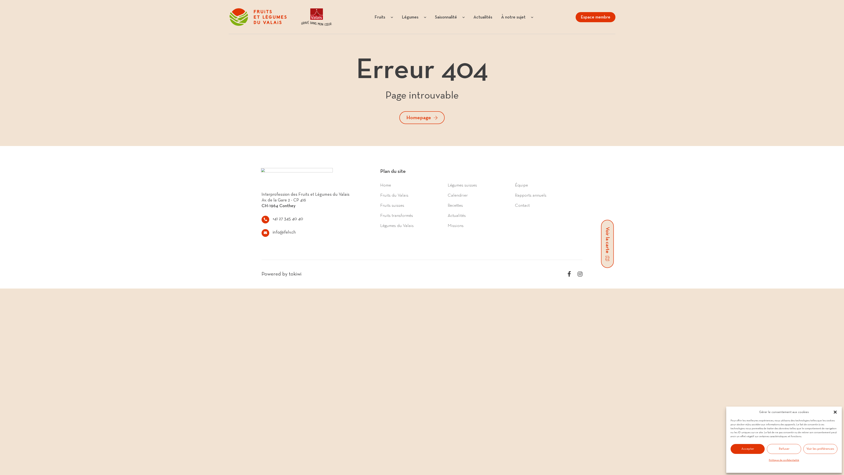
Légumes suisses (462, 185)
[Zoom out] (838, 309)
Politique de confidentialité (784, 460)
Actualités (457, 215)
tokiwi (295, 274)
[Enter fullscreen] (838, 294)
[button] (835, 412)
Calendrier (458, 195)
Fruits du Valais (394, 195)
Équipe (521, 185)
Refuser (784, 448)
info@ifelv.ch (284, 232)
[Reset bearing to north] (838, 315)
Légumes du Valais (397, 225)
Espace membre (595, 17)
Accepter (747, 448)
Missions (456, 225)
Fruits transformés (396, 215)
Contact (522, 205)
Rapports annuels (530, 195)
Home (385, 185)
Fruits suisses (392, 205)
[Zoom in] (838, 302)
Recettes (455, 205)
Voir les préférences (820, 448)
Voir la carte (607, 240)
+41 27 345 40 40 (288, 219)
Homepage (418, 117)
